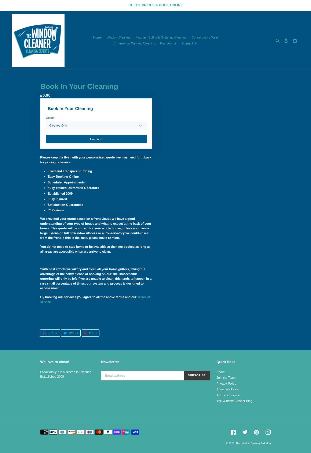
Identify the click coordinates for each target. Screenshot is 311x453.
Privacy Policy (226, 383)
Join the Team (226, 377)
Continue (96, 139)
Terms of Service (228, 395)
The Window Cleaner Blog (234, 401)
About (220, 372)
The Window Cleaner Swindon (253, 443)
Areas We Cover (227, 389)
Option (50, 117)
